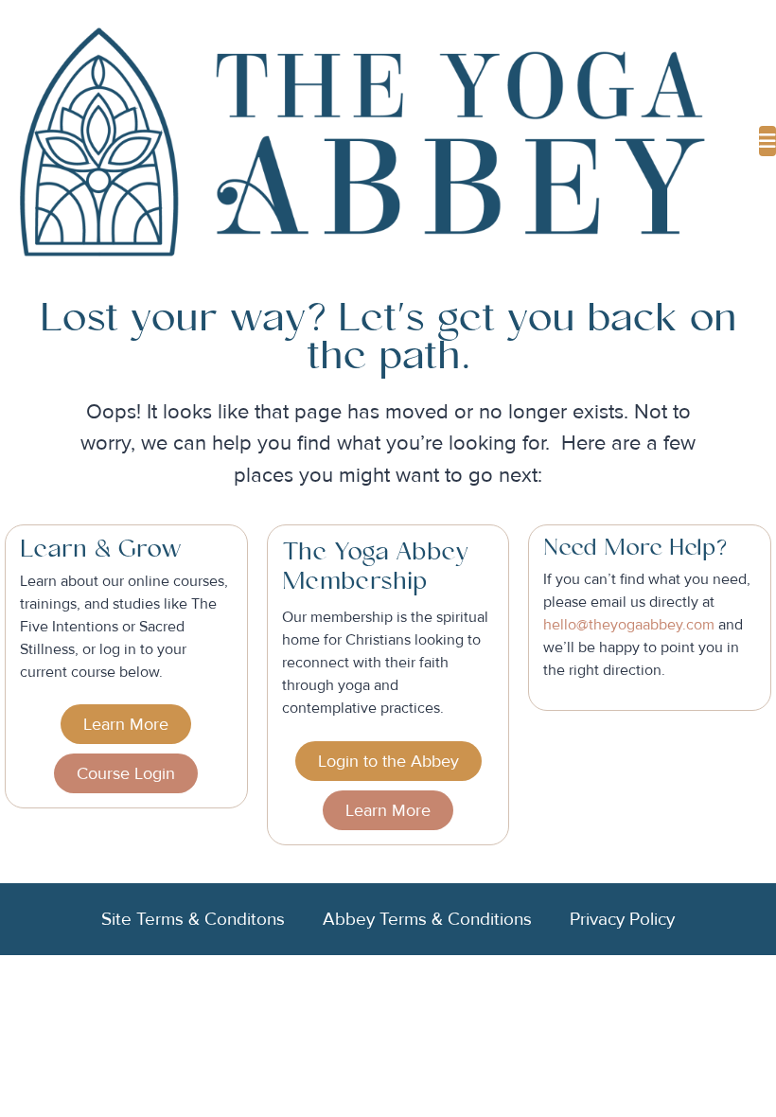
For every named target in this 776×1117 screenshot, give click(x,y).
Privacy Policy (622, 919)
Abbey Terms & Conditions (427, 919)
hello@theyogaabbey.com (628, 624)
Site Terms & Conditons (193, 919)
